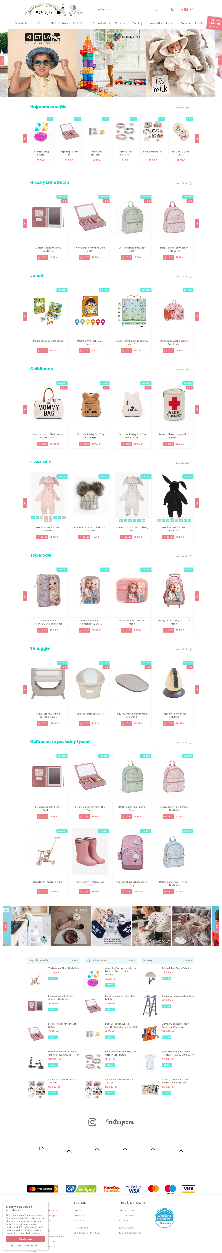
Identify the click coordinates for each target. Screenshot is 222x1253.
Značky (199, 23)
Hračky (39, 23)
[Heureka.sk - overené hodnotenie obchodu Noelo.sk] (164, 1227)
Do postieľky (100, 23)
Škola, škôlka (58, 23)
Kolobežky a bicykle (161, 23)
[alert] (25, 1225)
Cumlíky (137, 23)
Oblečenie (21, 23)
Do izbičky (79, 23)
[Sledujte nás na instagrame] (111, 1132)
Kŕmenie (120, 23)
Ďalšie (184, 23)
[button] (25, 1245)
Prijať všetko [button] (25, 1239)
